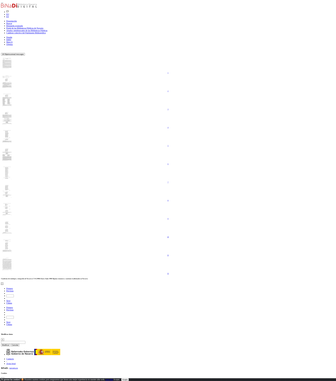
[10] (7, 228)
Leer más (109, 379)
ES (7, 16)
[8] (7, 191)
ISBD (8, 40)
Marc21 (9, 42)
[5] (7, 136)
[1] (7, 63)
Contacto (10, 359)
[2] (7, 82)
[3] (7, 100)
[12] (7, 264)
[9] (7, 209)
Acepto (116, 379)
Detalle (9, 37)
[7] (7, 173)
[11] (7, 246)
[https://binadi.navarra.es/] (19, 7)
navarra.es (13, 368)
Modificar (5, 345)
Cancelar (15, 345)
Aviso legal (11, 363)
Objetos (9, 44)
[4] (7, 118)
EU (7, 14)
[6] (7, 155)
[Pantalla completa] (168, 284)
